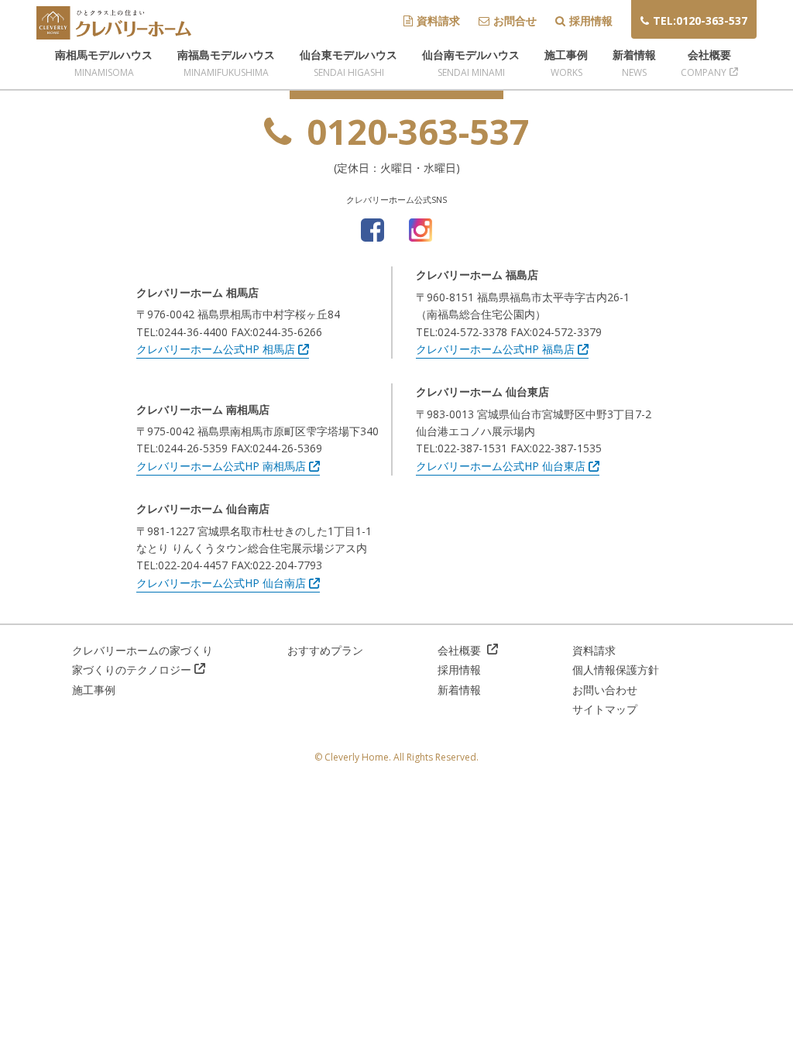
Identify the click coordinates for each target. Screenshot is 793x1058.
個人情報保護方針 (615, 669)
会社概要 (461, 650)
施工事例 (93, 689)
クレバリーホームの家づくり (142, 650)
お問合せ (515, 20)
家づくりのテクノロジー (131, 669)
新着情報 (459, 689)
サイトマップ (604, 709)
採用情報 (591, 20)
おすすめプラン (325, 650)
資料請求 (438, 20)
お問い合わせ (604, 689)
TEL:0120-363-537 (700, 20)
